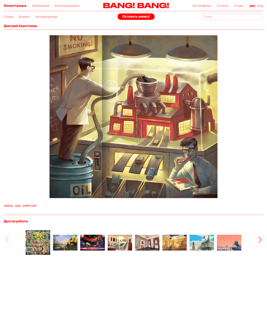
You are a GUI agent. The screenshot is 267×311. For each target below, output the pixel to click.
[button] (260, 240)
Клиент (24, 17)
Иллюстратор (46, 17)
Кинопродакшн (67, 5)
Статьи (222, 5)
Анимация (40, 5)
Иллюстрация (15, 5)
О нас (239, 5)
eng (260, 5)
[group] (38, 243)
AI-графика (201, 5)
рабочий (28, 205)
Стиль (8, 17)
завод (8, 205)
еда (17, 205)
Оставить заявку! (136, 16)
